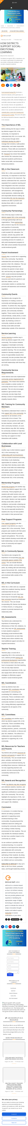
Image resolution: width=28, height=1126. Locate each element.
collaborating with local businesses (12, 455)
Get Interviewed (13, 998)
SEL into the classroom (17, 198)
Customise (14, 1118)
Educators (10, 26)
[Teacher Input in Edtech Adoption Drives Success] (14, 1049)
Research (7, 154)
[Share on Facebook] (7, 85)
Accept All (14, 1114)
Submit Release (13, 993)
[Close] (2, 2)
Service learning (7, 337)
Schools (8, 276)
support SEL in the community (14, 413)
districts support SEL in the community (13, 217)
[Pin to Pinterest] (14, 85)
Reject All (14, 1122)
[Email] (21, 919)
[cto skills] (14, 930)
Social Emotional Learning (17, 31)
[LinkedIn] (6, 919)
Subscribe (8, 913)
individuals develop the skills (10, 141)
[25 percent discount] (14, 11)
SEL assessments (19, 628)
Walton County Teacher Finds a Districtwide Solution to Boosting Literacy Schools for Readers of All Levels (14, 1086)
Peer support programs (9, 523)
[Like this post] (3, 85)
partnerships (19, 222)
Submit (10, 974)
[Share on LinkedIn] (13, 926)
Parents (4, 256)
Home (2, 26)
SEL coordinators (14, 689)
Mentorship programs (8, 486)
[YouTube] (9, 919)
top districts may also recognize (16, 784)
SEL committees (7, 718)
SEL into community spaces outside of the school (13, 560)
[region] (14, 1111)
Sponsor (13, 990)
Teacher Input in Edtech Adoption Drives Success (14, 1058)
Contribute (13, 988)
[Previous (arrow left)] (2, 563)
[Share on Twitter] (11, 85)
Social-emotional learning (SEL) (9, 92)
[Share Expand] (18, 85)
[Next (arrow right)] (25, 563)
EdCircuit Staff (7, 35)
